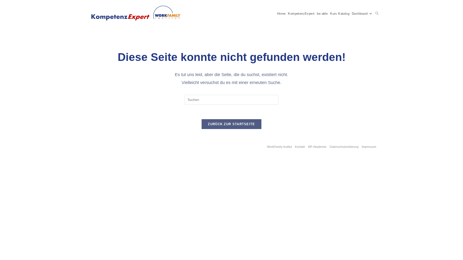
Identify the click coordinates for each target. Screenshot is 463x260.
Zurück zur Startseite (231, 124)
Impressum (369, 147)
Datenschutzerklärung (344, 147)
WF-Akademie (317, 147)
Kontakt (300, 147)
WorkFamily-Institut (279, 147)
